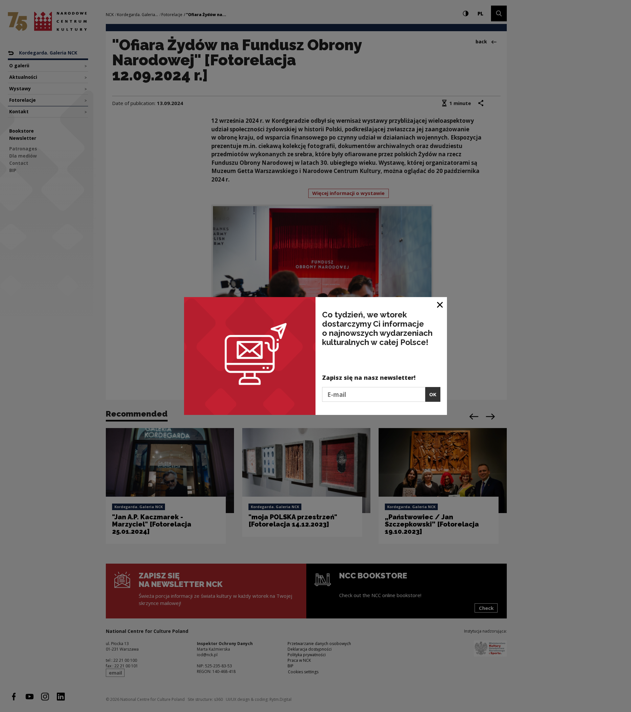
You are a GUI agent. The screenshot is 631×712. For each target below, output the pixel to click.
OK (432, 394)
